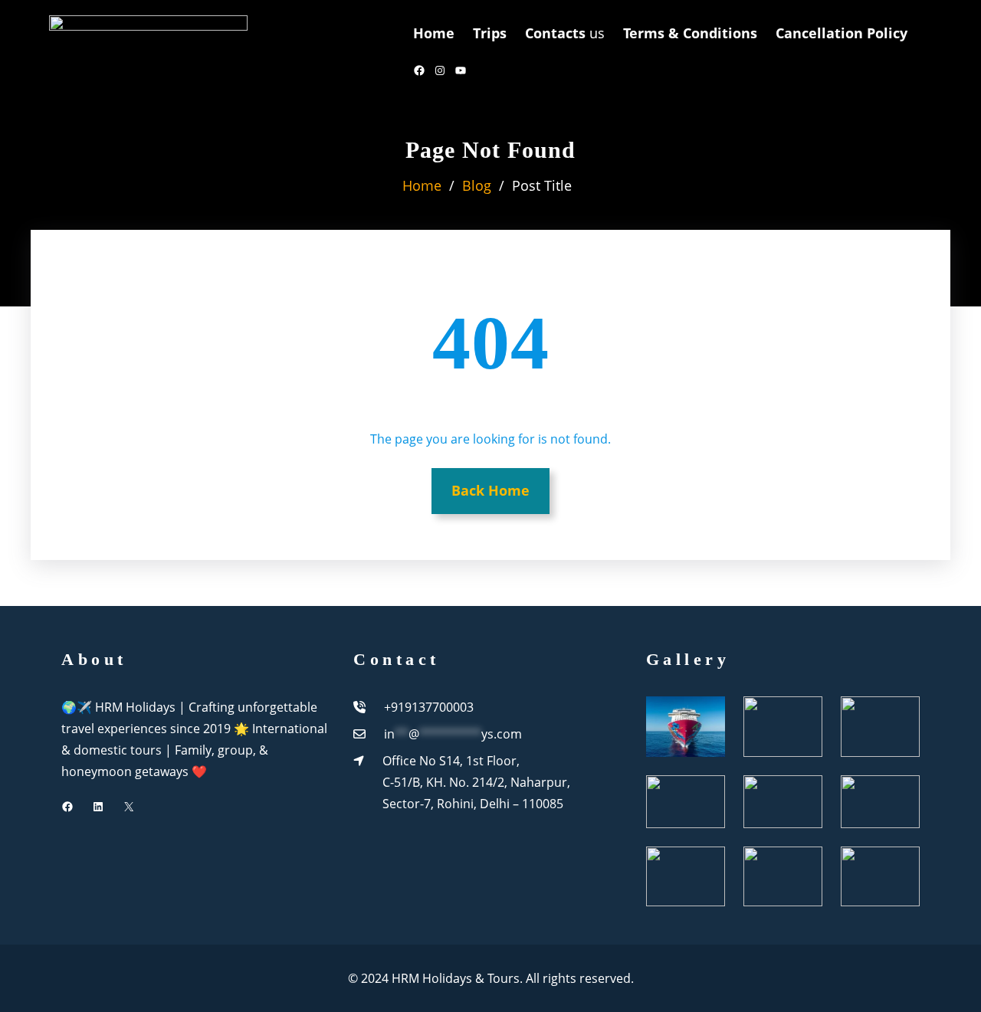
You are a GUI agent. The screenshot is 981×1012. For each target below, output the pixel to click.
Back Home (490, 490)
